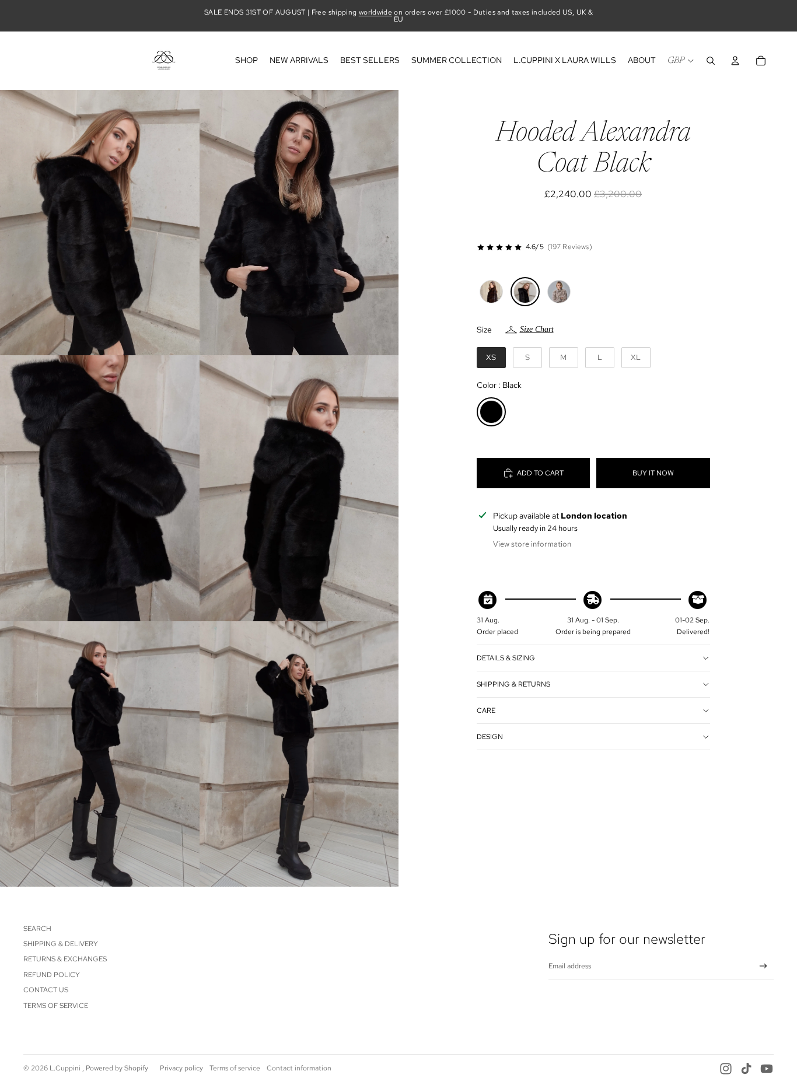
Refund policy (51, 974)
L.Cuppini (66, 1068)
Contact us (45, 990)
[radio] (491, 291)
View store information (532, 544)
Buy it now (653, 473)
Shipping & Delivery (60, 944)
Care (486, 710)
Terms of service (234, 1068)
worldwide (375, 12)
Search (37, 928)
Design (490, 736)
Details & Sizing (506, 658)
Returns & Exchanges (65, 959)
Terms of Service (55, 1005)
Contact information (299, 1068)
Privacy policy (181, 1068)
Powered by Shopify (117, 1068)
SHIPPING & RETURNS (513, 684)
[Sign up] (763, 966)
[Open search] (710, 61)
